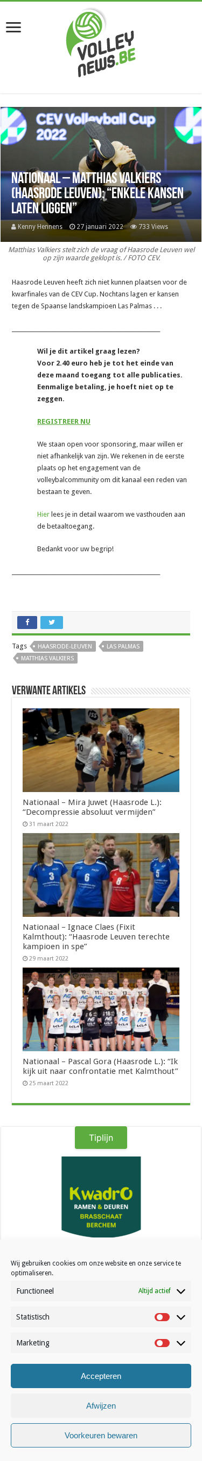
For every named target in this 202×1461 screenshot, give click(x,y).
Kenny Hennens (40, 227)
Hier (43, 514)
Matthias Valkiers (47, 658)
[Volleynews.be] (101, 40)
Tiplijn (101, 1137)
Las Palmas (123, 646)
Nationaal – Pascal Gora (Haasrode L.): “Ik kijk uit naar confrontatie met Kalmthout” (100, 1066)
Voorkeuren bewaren (101, 1435)
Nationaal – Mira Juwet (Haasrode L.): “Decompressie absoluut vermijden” (92, 807)
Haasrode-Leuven (65, 646)
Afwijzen (101, 1405)
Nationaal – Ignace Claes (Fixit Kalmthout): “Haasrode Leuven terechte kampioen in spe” (96, 936)
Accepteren (101, 1376)
